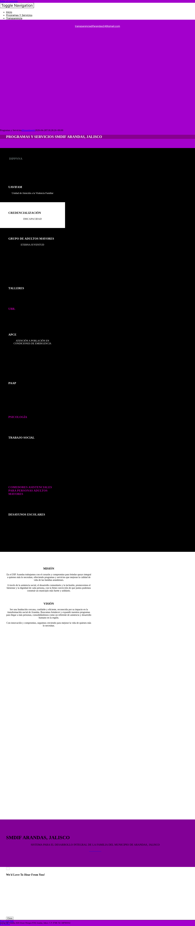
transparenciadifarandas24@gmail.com (97, 26)
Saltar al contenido (9, 1)
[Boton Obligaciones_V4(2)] (23, 124)
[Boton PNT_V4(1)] (23, 75)
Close (9, 918)
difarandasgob (28, 130)
